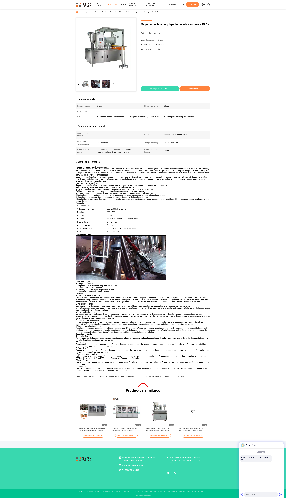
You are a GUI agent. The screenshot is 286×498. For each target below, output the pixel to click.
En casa (81, 12)
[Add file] (241, 494)
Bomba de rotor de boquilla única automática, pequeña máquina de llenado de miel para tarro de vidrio (157, 429)
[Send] (280, 494)
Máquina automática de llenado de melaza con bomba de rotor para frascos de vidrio (191, 429)
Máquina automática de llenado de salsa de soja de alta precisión (124, 429)
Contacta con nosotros (152, 4)
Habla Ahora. (194, 89)
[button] (82, 415)
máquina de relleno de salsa (172, 377)
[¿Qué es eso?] (170, 472)
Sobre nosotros (133, 4)
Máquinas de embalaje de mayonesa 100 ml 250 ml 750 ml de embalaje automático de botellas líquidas (92, 429)
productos (89, 12)
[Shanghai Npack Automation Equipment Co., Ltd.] (84, 4)
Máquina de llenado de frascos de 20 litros (106, 377)
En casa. (99, 4)
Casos (182, 4)
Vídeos (123, 4)
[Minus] (280, 445)
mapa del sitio (100, 491)
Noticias (172, 4)
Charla (193, 4)
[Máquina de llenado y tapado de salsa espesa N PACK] (106, 47)
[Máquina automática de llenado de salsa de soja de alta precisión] (126, 411)
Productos (112, 4)
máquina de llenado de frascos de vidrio (142, 377)
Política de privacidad (85, 491)
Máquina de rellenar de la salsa (106, 12)
